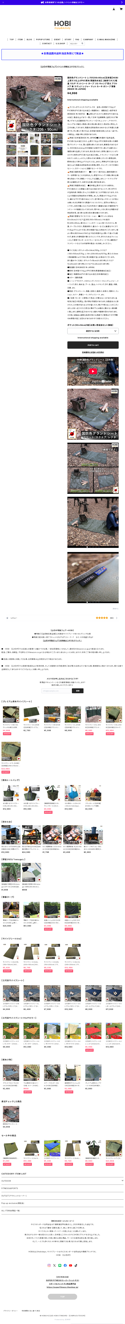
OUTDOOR (6, 1181)
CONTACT (47, 43)
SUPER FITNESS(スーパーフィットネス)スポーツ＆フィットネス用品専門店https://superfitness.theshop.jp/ (62, 1283)
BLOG (29, 39)
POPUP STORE (43, 39)
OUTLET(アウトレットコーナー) (14, 1196)
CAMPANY (88, 39)
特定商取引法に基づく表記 (31, 1311)
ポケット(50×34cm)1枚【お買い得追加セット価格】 (90, 325)
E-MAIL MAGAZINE (106, 39)
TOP (12, 39)
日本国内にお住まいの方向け (93, 352)
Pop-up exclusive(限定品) (12, 1203)
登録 (77, 691)
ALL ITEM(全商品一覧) (10, 1211)
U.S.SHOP (60, 43)
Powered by (60, 1319)
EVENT (57, 39)
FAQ (77, 39)
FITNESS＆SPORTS (9, 1188)
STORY (68, 39)
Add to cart (93, 345)
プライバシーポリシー (10, 1311)
